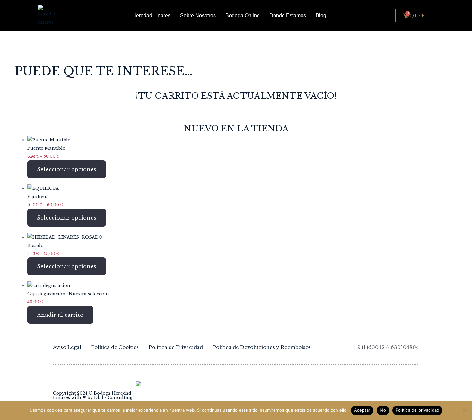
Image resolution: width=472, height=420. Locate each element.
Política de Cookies (115, 347)
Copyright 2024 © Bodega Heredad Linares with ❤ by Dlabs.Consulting (93, 395)
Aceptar (362, 410)
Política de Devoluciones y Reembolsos (262, 347)
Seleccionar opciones (66, 169)
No (383, 410)
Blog (321, 15)
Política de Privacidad (176, 347)
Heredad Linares (151, 15)
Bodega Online (242, 15)
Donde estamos (287, 15)
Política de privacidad (418, 410)
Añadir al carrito (60, 315)
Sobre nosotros (198, 15)
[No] (464, 410)
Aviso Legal (67, 347)
